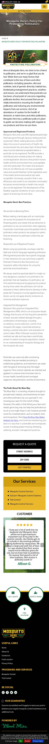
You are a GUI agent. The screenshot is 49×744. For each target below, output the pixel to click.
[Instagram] (3, 692)
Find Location (7, 660)
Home (4, 39)
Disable (27, 741)
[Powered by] (14, 726)
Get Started (24, 468)
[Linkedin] (15, 692)
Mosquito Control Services (21, 492)
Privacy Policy (38, 741)
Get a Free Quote (24, 11)
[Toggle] (44, 6)
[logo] (8, 7)
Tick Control (15, 500)
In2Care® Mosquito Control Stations (25, 496)
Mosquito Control (9, 674)
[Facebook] (7, 692)
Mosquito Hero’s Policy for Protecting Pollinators (23, 42)
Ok (21, 741)
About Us (5, 652)
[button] (7, 545)
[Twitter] (11, 692)
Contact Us (6, 656)
